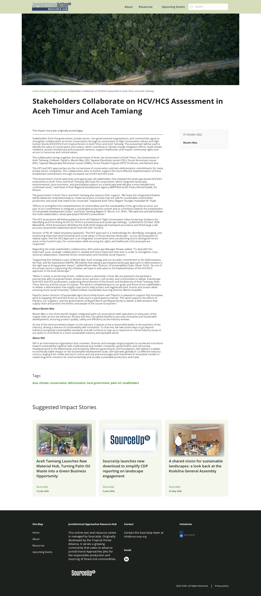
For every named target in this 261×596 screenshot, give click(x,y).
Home (35, 91)
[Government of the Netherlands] (191, 535)
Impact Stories (59, 91)
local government (98, 383)
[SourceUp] (85, 573)
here (80, 130)
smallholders (130, 383)
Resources (45, 91)
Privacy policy (222, 585)
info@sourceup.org (135, 536)
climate (44, 383)
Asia (35, 383)
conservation (58, 383)
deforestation (77, 383)
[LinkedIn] (126, 559)
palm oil (116, 383)
